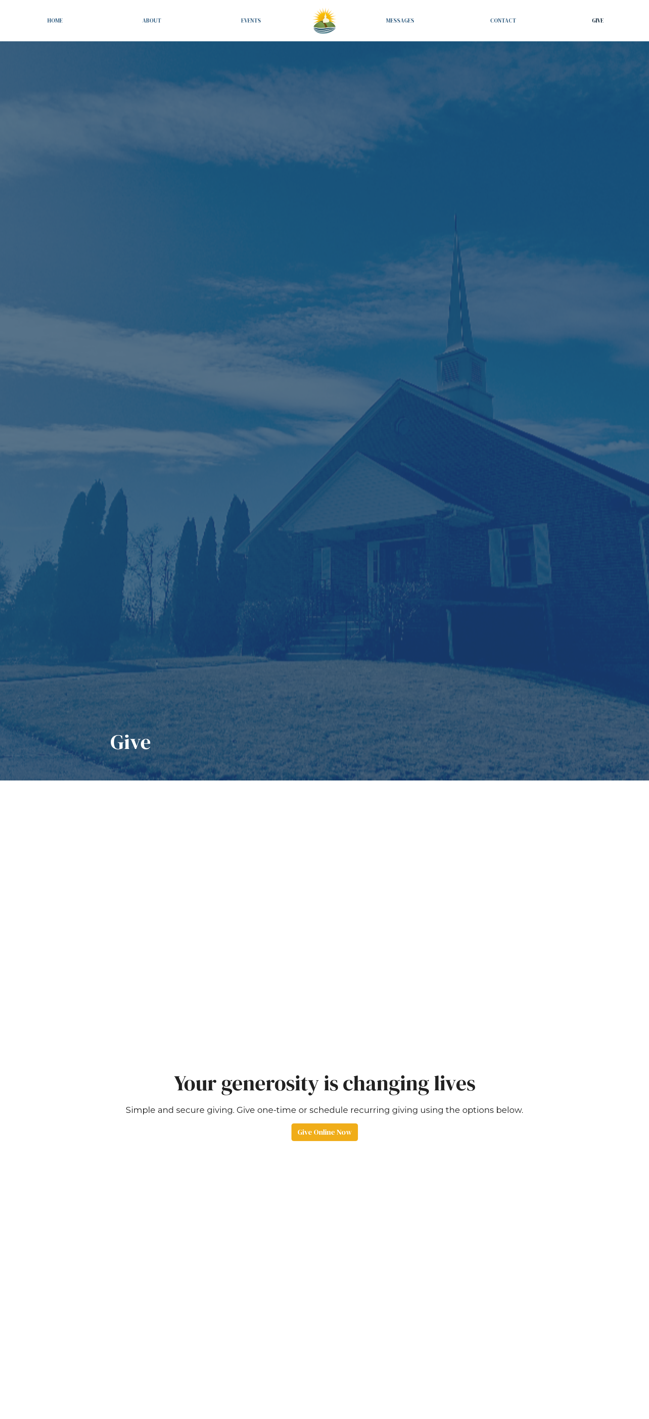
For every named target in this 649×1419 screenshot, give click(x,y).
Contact (503, 20)
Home (55, 20)
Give (598, 20)
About (151, 20)
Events (251, 20)
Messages (400, 20)
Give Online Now (324, 1132)
